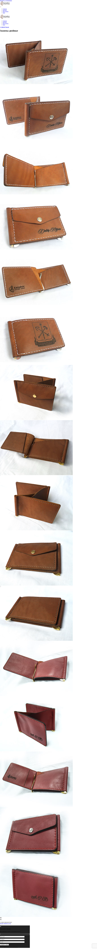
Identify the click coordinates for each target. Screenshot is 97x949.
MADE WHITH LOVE (5, 923)
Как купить (5, 11)
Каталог (5, 10)
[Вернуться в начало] (10, 5)
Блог (4, 12)
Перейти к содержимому (6, 0)
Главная (5, 9)
